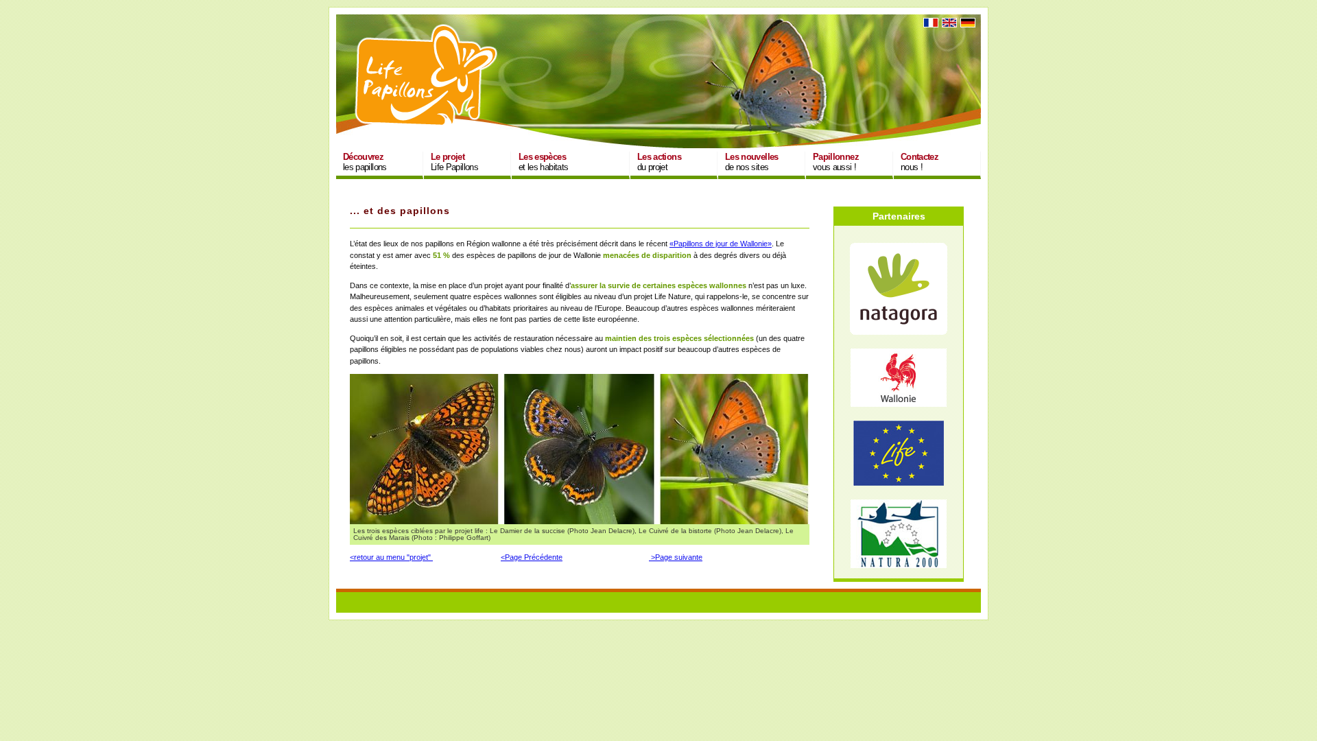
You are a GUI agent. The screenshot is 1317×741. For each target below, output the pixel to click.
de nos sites (752, 162)
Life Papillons (454, 162)
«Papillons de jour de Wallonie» (720, 243)
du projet (659, 162)
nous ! (919, 162)
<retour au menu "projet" (391, 557)
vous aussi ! (836, 162)
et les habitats (543, 162)
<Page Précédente (531, 557)
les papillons (365, 162)
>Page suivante (675, 557)
